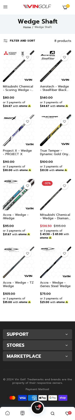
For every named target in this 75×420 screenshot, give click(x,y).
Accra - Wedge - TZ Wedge (18, 284)
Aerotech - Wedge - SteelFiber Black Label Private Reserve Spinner (54, 88)
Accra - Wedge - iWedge (15, 216)
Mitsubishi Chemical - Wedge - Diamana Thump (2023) (55, 216)
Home (27, 27)
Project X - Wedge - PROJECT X (17, 152)
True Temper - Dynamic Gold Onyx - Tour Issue (55, 152)
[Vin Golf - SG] (37, 7)
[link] (27, 57)
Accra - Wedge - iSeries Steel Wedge (55, 284)
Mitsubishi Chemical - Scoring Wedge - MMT (18, 88)
